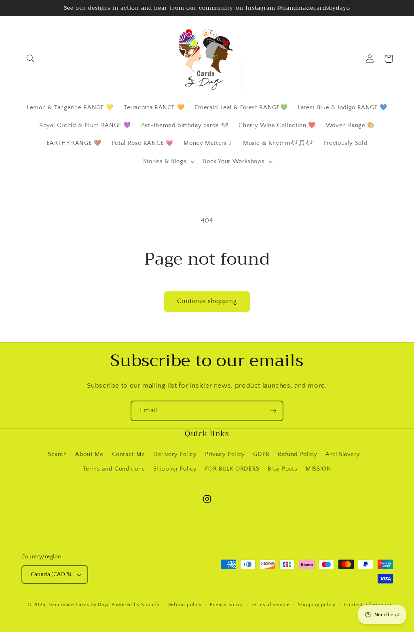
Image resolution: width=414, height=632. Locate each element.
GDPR (261, 454)
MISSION (318, 469)
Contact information (368, 604)
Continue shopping (207, 301)
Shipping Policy (175, 469)
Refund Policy (297, 454)
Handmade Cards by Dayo (79, 604)
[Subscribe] (273, 411)
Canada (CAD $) (51, 574)
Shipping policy (317, 604)
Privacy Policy (225, 454)
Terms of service (270, 604)
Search (57, 454)
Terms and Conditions (114, 469)
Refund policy (185, 604)
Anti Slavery (342, 454)
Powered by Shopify (136, 604)
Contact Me (128, 454)
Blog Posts (282, 469)
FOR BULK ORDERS (232, 469)
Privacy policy (226, 604)
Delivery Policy (174, 454)
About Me (89, 454)
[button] (30, 58)
